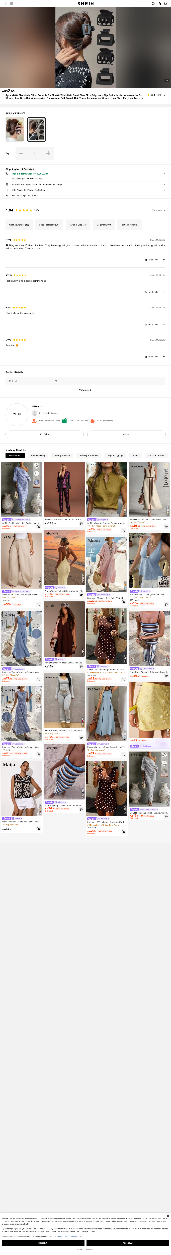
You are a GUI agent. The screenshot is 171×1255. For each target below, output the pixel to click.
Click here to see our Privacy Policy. (68, 1236)
